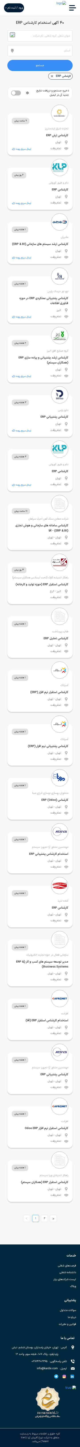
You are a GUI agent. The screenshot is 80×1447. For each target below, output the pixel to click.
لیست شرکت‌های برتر (64, 1279)
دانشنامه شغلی (68, 1272)
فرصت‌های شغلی (67, 1266)
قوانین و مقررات (67, 1324)
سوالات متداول (68, 1310)
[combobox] (40, 35)
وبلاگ (73, 1286)
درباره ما (72, 1317)
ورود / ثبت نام (15, 8)
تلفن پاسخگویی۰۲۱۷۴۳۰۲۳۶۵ (49, 1361)
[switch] (16, 93)
